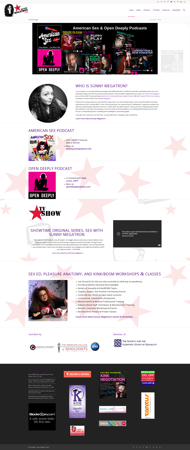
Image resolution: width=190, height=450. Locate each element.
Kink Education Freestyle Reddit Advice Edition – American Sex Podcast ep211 (41, 397)
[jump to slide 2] (94, 69)
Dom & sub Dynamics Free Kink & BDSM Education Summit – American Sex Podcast (41, 380)
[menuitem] (131, 10)
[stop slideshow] (100, 68)
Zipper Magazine (105, 98)
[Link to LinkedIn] (181, 1)
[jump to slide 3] (96, 69)
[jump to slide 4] (97, 69)
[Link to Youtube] (171, 1)
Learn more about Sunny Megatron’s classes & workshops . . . (106, 316)
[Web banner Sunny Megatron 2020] (16, 10)
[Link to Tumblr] (174, 1)
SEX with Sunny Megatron (151, 94)
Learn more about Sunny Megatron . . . (92, 118)
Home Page (33, 19)
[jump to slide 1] (92, 69)
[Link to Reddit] (184, 1)
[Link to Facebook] (161, 1)
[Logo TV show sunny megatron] (44, 212)
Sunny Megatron (81, 91)
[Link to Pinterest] (168, 1)
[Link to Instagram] (164, 1)
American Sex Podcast (107, 96)
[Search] (184, 10)
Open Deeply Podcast (126, 96)
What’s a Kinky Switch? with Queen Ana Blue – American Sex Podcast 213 (40, 386)
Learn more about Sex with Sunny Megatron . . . (68, 253)
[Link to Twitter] (158, 1)
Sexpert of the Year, (147, 96)
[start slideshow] (89, 68)
